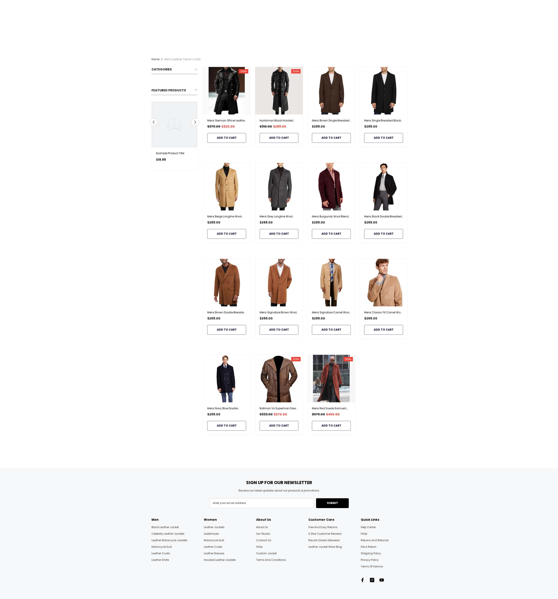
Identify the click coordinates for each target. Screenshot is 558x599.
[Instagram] (372, 580)
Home (155, 59)
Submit (332, 503)
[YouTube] (381, 580)
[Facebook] (362, 580)
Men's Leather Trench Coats (182, 59)
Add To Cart (227, 138)
